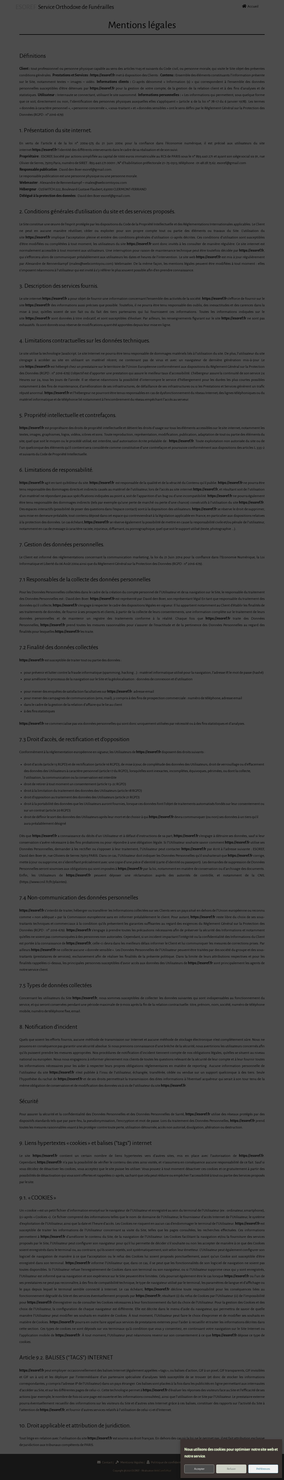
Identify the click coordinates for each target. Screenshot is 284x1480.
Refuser (231, 1468)
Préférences (263, 1468)
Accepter (199, 1468)
